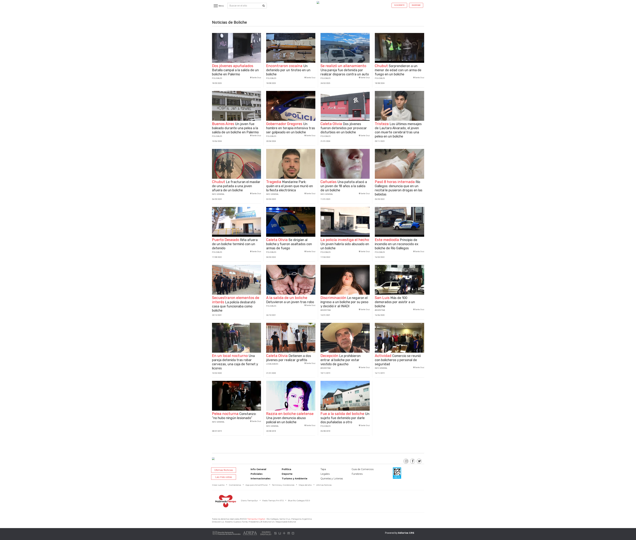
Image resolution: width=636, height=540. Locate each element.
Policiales (257, 473)
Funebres (357, 473)
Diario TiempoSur (249, 500)
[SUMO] (284, 533)
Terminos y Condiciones (283, 485)
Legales (325, 473)
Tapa (323, 469)
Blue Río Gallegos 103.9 (299, 500)
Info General (258, 469)
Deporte (287, 473)
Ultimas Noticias (223, 470)
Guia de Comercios (362, 469)
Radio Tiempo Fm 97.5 (273, 500)
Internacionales (260, 478)
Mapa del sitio (305, 485)
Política (286, 469)
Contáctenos (235, 485)
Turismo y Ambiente (294, 478)
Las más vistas (223, 477)
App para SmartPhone (256, 485)
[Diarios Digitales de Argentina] (266, 533)
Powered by (399, 533)
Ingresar (416, 5)
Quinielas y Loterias (331, 478)
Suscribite (399, 5)
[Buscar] (263, 5)
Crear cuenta (218, 485)
